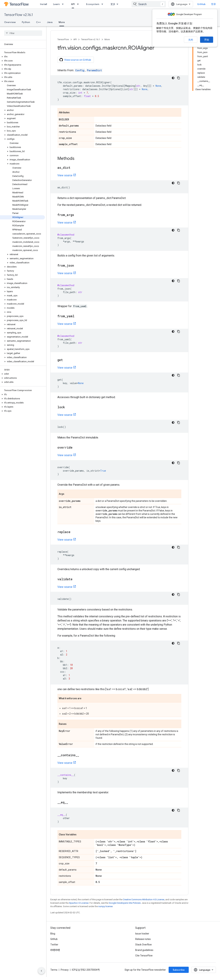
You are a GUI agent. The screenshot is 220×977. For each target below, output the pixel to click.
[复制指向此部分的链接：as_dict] (73, 168)
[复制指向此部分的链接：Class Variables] (79, 835)
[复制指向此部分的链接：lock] (68, 407)
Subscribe (179, 969)
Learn (56, 4)
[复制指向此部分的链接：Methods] (77, 159)
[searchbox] (23, 33)
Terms (53, 969)
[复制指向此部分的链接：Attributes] (73, 113)
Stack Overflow (143, 944)
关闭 (190, 39)
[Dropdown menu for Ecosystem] (103, 4)
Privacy (65, 969)
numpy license (105, 906)
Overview (10, 22)
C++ (38, 22)
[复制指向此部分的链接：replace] (73, 532)
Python (26, 22)
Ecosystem (92, 4)
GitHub (201, 4)
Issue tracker (142, 933)
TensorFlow (63, 39)
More (62, 22)
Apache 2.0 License (79, 903)
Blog (52, 933)
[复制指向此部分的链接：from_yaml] (77, 316)
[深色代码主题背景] (173, 78)
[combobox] (148, 4)
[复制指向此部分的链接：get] (66, 360)
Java (49, 22)
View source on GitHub (77, 59)
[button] (22, 57)
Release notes (143, 939)
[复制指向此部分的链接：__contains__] (82, 755)
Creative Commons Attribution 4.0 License (143, 899)
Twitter (54, 944)
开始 (206, 39)
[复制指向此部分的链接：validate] (76, 579)
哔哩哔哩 (55, 950)
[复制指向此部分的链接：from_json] (77, 266)
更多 (113, 4)
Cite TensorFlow (144, 955)
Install (43, 4)
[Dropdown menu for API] (79, 4)
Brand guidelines (144, 950)
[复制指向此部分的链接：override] (76, 448)
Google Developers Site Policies (125, 903)
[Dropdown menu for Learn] (64, 4)
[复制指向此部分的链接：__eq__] (71, 803)
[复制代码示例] (178, 78)
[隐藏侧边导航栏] (41, 970)
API (73, 4)
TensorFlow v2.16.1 (18, 15)
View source (64, 175)
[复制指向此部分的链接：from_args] (77, 215)
